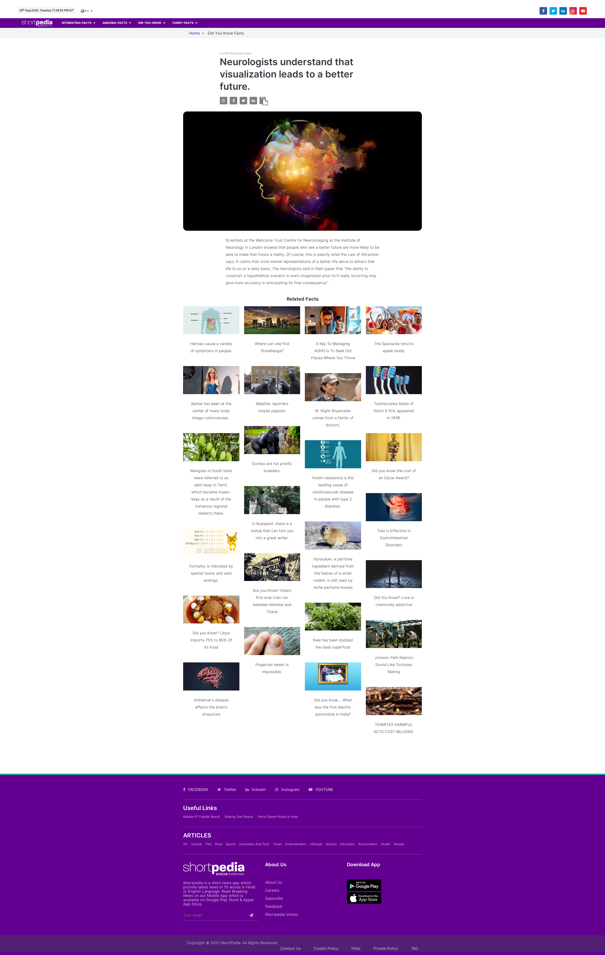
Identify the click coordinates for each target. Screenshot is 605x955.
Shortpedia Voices (281, 914)
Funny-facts (183, 23)
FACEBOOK (197, 789)
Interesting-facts (77, 23)
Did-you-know (150, 23)
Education (347, 844)
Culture (196, 844)
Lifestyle (316, 844)
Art (185, 844)
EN (86, 11)
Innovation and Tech (254, 844)
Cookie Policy (326, 948)
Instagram (289, 789)
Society (331, 844)
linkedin (258, 789)
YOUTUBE (323, 789)
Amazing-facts (115, 23)
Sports (231, 844)
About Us (273, 882)
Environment (368, 844)
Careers (272, 890)
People (399, 844)
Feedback (273, 906)
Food (218, 844)
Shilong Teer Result (239, 817)
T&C (414, 948)
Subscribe (274, 898)
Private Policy (385, 948)
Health (385, 844)
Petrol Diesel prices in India (278, 817)
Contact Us (290, 948)
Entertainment (295, 844)
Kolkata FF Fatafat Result (201, 817)
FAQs (355, 948)
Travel (277, 844)
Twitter (229, 789)
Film (209, 844)
